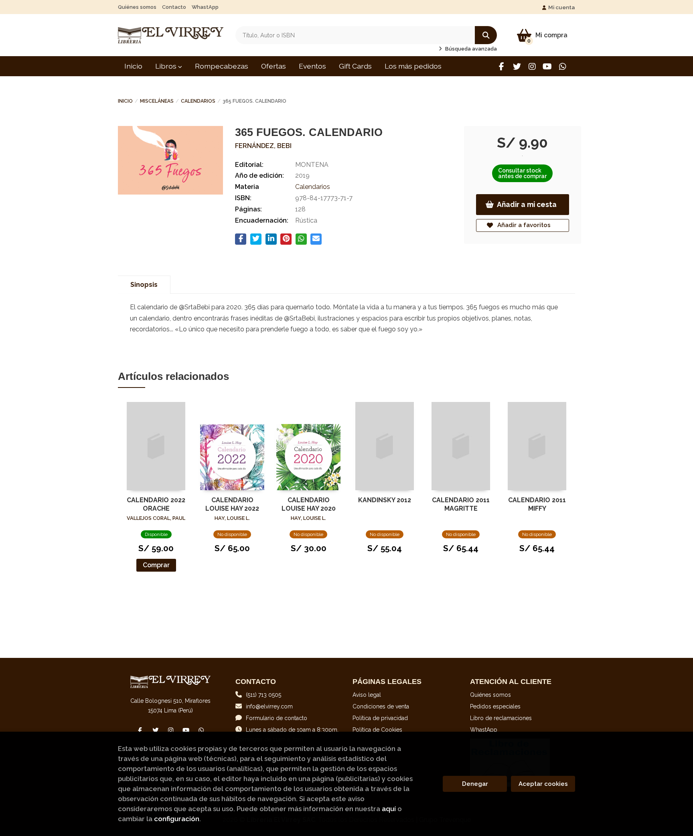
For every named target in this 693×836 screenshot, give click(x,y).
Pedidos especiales (495, 706)
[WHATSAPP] (562, 66)
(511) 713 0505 (263, 695)
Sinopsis (144, 284)
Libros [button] (166, 66)
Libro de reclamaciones (501, 718)
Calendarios (198, 101)
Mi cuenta (561, 7)
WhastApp (205, 7)
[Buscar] (486, 35)
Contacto (174, 7)
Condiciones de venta (381, 706)
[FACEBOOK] (501, 66)
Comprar (156, 565)
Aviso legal (367, 695)
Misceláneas (157, 101)
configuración (176, 819)
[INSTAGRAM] (532, 66)
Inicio (125, 101)
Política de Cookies (377, 729)
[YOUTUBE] (547, 66)
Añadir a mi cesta (527, 204)
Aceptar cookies (543, 783)
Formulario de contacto (276, 718)
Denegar (475, 783)
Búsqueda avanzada (470, 49)
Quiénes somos (137, 7)
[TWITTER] (516, 66)
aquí (389, 809)
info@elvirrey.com (269, 706)
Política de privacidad (380, 718)
